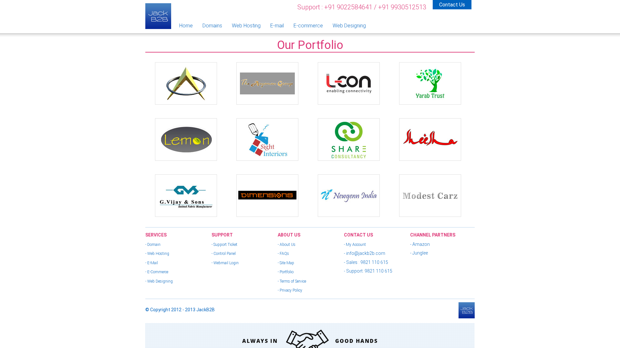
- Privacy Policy (290, 290)
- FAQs (283, 253)
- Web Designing (159, 281)
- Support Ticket (224, 244)
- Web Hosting (157, 253)
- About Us (286, 244)
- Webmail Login (225, 263)
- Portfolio (286, 272)
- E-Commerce (156, 272)
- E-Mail (151, 263)
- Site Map (286, 263)
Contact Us (452, 5)
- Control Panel (224, 253)
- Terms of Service (292, 281)
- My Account (355, 244)
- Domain (152, 244)
